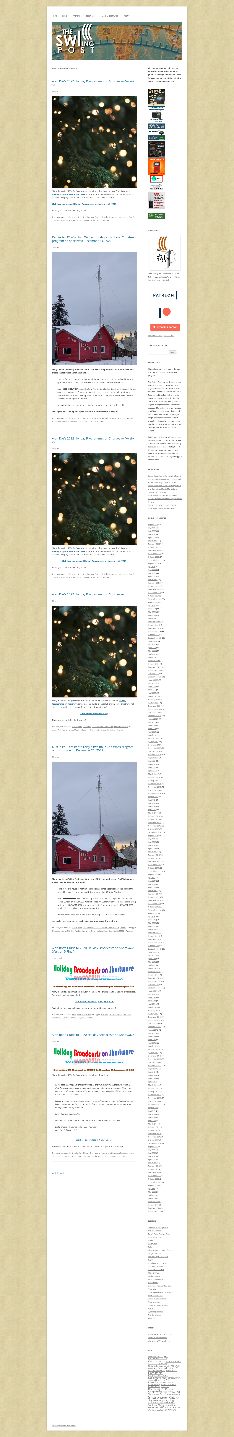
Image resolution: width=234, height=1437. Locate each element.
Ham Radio (155, 1373)
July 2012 (151, 1072)
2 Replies (55, 448)
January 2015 (153, 975)
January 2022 (153, 702)
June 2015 (152, 958)
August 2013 (153, 1030)
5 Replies (55, 247)
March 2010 (152, 1163)
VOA (162, 1407)
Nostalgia (151, 1380)
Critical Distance (154, 1231)
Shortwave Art (171, 1392)
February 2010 (154, 1166)
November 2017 (154, 864)
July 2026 (151, 528)
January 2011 (153, 1130)
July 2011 (151, 1111)
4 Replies (55, 1041)
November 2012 (154, 1059)
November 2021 (154, 709)
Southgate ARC (155, 1405)
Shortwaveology (154, 1302)
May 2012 (152, 1078)
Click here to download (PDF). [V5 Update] (94, 1001)
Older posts (58, 1173)
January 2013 (153, 1052)
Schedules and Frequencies (94, 217)
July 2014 (151, 994)
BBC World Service (157, 1358)
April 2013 (152, 1043)
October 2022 (153, 673)
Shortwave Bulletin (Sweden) (159, 1292)
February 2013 (154, 1049)
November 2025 (154, 553)
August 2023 (153, 641)
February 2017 (154, 894)
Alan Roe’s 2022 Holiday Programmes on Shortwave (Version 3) (94, 83)
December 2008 (154, 1208)
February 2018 (154, 855)
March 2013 (152, 1046)
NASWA (151, 1260)
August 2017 (153, 874)
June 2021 (152, 725)
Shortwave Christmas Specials (64, 421)
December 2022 (154, 667)
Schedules (87, 726)
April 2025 (152, 576)
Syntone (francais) (155, 1312)
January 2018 (153, 858)
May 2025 (152, 573)
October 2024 (153, 596)
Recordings (155, 1389)
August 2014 (153, 991)
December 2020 (154, 745)
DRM (150, 1368)
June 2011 (152, 1114)
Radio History (154, 1384)
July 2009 (151, 1188)
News (79, 217)
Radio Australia (167, 1382)
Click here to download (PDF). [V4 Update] (94, 1140)
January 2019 (153, 819)
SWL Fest (151, 1308)
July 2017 (151, 877)
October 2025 (153, 557)
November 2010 (154, 1137)
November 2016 (154, 903)
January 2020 (153, 780)
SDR (164, 1389)
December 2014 (154, 978)
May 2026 (152, 534)
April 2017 (152, 887)
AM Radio (152, 1356)
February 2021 (154, 738)
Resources (90, 16)
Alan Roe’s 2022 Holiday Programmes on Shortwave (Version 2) (94, 440)
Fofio (150, 1247)
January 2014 (153, 1013)
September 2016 (154, 910)
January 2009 (153, 1205)
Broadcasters (77, 1153)
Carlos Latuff (157, 1361)
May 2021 (152, 728)
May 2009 (152, 1192)
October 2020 (153, 751)
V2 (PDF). (122, 561)
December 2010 (154, 1133)
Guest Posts (171, 1370)
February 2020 (154, 777)
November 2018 (154, 826)
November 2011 (154, 1098)
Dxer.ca (151, 1240)
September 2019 (154, 793)
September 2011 (154, 1104)
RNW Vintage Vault (155, 1279)
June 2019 (152, 803)
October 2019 (153, 790)
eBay (155, 1368)
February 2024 (154, 622)
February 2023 (154, 660)
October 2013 (153, 1023)
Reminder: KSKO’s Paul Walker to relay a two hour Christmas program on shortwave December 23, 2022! (94, 239)
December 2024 (154, 589)
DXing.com (152, 1243)
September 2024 (154, 599)
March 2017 (152, 890)
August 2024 (153, 602)
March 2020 (152, 774)
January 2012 (153, 1091)
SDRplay (170, 1389)
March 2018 (152, 852)
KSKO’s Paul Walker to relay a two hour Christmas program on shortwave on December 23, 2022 (92, 748)
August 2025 (153, 563)
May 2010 (152, 1156)
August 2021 (153, 719)
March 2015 (152, 968)
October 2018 (153, 829)
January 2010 (153, 1169)
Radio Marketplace (109, 16)
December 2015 (154, 939)
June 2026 (152, 531)
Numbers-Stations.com (157, 1263)
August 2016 (153, 913)
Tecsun (166, 1404)
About (126, 16)
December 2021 (154, 706)
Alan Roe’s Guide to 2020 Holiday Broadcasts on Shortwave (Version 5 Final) (93, 949)
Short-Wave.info (154, 1289)
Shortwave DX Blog (155, 1295)
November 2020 (154, 748)
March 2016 (152, 929)
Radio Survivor (154, 1276)
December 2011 (154, 1094)
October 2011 (153, 1101)
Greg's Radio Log (155, 1253)
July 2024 (151, 605)
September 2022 (154, 677)
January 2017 (153, 897)
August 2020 (153, 758)
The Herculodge (154, 1315)
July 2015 (151, 955)
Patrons (76, 16)
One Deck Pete (162, 1380)
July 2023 (151, 644)
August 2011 (153, 1107)
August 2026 (153, 524)
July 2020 (151, 761)
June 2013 (152, 1036)
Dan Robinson (173, 1361)
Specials (123, 928)
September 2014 (154, 988)
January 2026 (153, 547)
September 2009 (154, 1182)
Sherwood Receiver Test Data (160, 1286)
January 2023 (153, 664)
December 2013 (154, 1017)
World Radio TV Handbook (159, 1341)
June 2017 (152, 881)
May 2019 (152, 806)
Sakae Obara (153, 1282)
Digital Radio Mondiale (157, 1366)
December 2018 (154, 822)
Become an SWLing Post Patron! (161, 335)
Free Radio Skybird (156, 1370)
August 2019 (153, 796)
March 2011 (152, 1124)
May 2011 (152, 1117)
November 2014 (154, 981)
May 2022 (152, 690)
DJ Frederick (173, 1365)
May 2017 (152, 884)
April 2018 (152, 848)
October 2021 (153, 712)
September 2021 (154, 715)
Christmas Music (58, 220)
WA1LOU (151, 1318)
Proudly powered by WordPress (64, 1425)
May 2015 (152, 962)
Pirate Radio (154, 1382)
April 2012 (152, 1082)
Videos (173, 1405)
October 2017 (153, 868)
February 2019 (154, 816)
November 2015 (154, 942)
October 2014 (153, 984)
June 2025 (152, 570)
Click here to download (73, 561)
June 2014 (152, 997)
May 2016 (152, 923)
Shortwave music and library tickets (162, 495)
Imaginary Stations (158, 1375)
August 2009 (153, 1185)
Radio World (165, 1387)
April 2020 (152, 771)
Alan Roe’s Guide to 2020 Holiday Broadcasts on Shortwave (93, 1035)
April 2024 (152, 615)
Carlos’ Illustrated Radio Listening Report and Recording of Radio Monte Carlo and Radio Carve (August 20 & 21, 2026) (164, 479)
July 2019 (151, 800)
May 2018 (152, 845)
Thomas (105, 220)
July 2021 (151, 722)
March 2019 (152, 813)
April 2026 (152, 537)
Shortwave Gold (156, 1394)
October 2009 (153, 1179)
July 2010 (151, 1150)
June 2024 (152, 609)
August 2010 (153, 1146)
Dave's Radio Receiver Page (159, 1234)
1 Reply (55, 91)
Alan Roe (132, 217)
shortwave (155, 1392)
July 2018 (151, 839)
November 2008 (154, 1211)
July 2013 (151, 1033)
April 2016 (152, 926)
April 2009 (152, 1195)
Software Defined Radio (161, 1402)
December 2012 (154, 1056)
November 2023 (154, 631)
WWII (174, 1410)
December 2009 (154, 1172)
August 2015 (153, 952)
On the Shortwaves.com (158, 1266)
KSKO (122, 418)
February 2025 (154, 583)
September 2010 (154, 1143)
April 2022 (152, 693)
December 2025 (154, 550)
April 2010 (152, 1159)
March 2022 (152, 696)
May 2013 (152, 1039)
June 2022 (152, 686)
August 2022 (153, 680)
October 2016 (153, 907)
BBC (166, 1356)
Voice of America (172, 1407)
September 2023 (154, 638)
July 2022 (151, 683)
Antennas (159, 1357)
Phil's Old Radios (154, 1273)
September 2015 (154, 949)
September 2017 (154, 871)
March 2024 (152, 618)
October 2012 (153, 1062)
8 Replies (55, 757)
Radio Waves (154, 1386)
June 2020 (152, 764)
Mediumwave (175, 1378)
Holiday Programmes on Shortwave (101, 561)
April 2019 (152, 809)
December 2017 (154, 861)
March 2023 (152, 657)
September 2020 (154, 754)
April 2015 (152, 965)
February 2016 (154, 932)
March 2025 (152, 579)
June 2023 (152, 647)
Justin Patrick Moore (158, 1377)
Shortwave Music (173, 1394)
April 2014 (152, 1004)
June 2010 (152, 1153)
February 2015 (154, 971)
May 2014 (152, 1001)
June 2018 (152, 842)
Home (54, 16)
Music (74, 217)
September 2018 (154, 832)
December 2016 (154, 900)
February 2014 (154, 1010)
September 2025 (154, 560)
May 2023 (152, 651)
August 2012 (153, 1069)
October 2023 (153, 634)
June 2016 (152, 920)
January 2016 (153, 936)
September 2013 (154, 1026)
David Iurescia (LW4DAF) (157, 1364)
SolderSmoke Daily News (158, 1305)
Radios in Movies (168, 1384)
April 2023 (152, 654)
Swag (64, 16)
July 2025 (151, 566)
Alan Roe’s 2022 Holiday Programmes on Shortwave (88, 594)
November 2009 (154, 1175)
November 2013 (154, 1020)
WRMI (168, 1409)
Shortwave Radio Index (157, 1299)
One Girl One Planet (156, 1269)
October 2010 (153, 1140)
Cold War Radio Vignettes (158, 1227)
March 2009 (152, 1198)
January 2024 (153, 625)
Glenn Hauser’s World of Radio (160, 1250)
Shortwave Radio (112, 217)
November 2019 (154, 787)
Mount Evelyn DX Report (158, 1256)
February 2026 (154, 544)
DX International (154, 1237)
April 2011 (152, 1120)
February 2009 (154, 1201)
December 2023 (154, 628)
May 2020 (152, 767)
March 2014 (152, 1007)
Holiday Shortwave (73, 220)
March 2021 (152, 735)
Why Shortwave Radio (156, 1410)
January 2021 (153, 741)
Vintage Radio (153, 1407)
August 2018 (153, 835)
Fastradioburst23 (168, 1368)
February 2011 (154, 1127)
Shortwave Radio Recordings (161, 1400)
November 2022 (154, 670)
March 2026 (152, 541)
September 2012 (154, 1065)
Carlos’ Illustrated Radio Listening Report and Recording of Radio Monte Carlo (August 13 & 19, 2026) (164, 488)
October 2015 (153, 945)
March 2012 (152, 1085)
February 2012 (154, 1088)
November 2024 (154, 592)
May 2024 (152, 612)
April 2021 (152, 732)
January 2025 (153, 586)
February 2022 (154, 699)
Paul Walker (130, 418)
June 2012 (152, 1075)
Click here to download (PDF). (94, 713)
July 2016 (151, 916)
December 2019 (154, 783)
